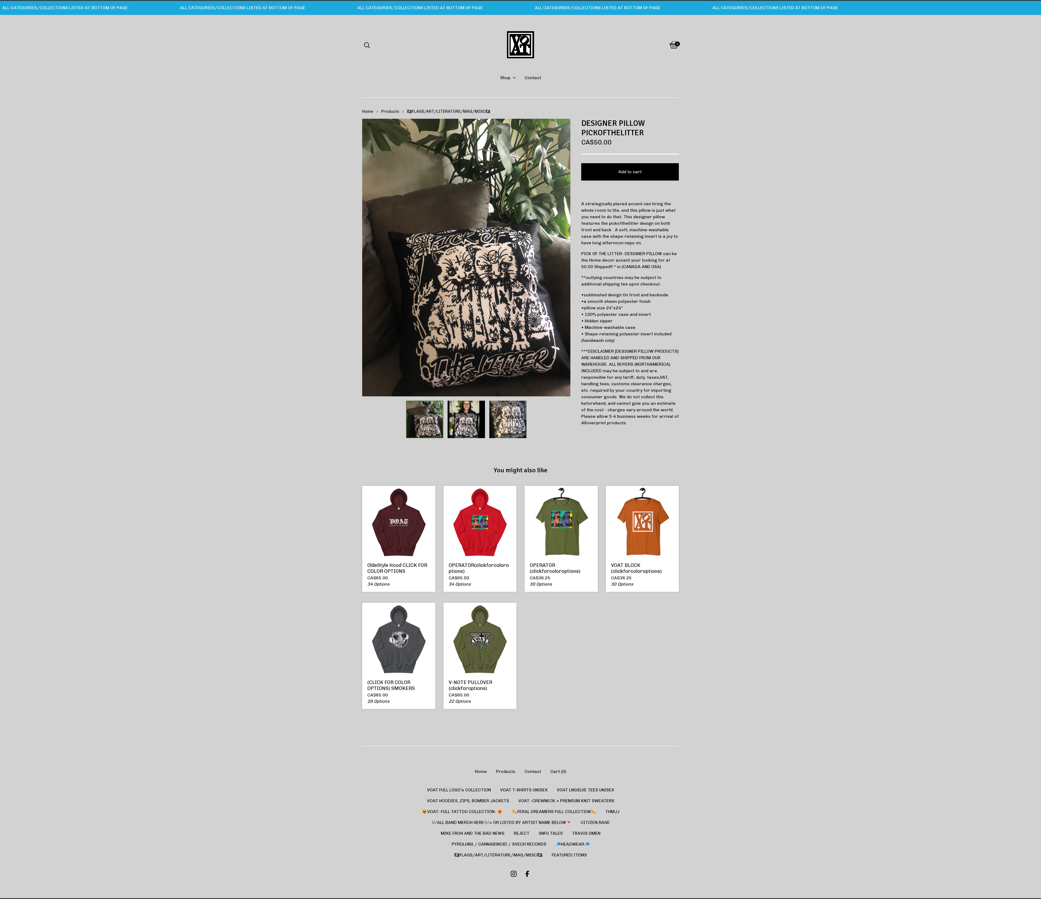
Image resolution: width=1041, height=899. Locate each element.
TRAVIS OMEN (586, 833)
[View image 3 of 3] (508, 419)
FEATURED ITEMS (569, 855)
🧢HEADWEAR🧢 (572, 844)
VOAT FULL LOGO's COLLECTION (459, 789)
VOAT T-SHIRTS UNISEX (524, 789)
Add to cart (630, 171)
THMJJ (612, 811)
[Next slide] (562, 257)
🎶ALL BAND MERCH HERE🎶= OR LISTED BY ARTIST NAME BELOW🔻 (501, 822)
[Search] (367, 45)
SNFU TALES (551, 833)
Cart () (558, 771)
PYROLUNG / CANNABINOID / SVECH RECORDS (499, 844)
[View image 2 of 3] (466, 419)
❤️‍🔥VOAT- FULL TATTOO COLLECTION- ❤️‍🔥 (462, 811)
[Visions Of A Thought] (520, 44)
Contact (533, 77)
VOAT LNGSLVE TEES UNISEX (585, 789)
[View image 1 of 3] (425, 419)
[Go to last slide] (369, 257)
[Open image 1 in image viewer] (466, 257)
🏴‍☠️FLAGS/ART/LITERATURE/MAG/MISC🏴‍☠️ (448, 111)
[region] (520, 8)
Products (390, 111)
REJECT (521, 833)
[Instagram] (514, 874)
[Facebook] (527, 874)
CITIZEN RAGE (595, 822)
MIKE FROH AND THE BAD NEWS (473, 833)
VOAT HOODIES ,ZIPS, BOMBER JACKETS (468, 800)
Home (367, 111)
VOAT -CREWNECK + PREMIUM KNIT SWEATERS (566, 800)
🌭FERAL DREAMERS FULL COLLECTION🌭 (554, 811)
